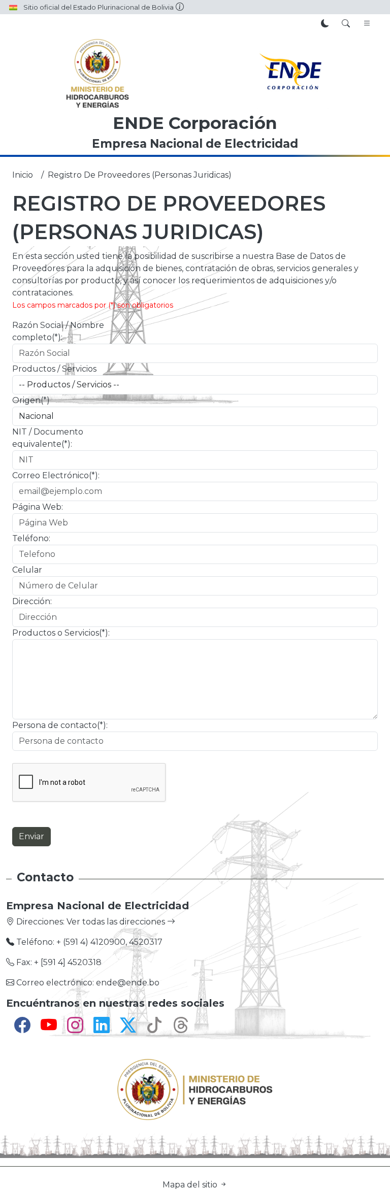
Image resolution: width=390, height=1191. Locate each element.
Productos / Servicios (54, 369)
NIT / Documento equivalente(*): (47, 438)
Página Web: (37, 507)
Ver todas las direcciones (117, 922)
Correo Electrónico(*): (56, 475)
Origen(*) (31, 400)
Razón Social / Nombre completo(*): (58, 331)
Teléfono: (31, 538)
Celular (27, 570)
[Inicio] (97, 73)
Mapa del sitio (190, 1184)
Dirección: (32, 601)
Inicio (22, 175)
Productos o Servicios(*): (61, 633)
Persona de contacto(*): (60, 725)
